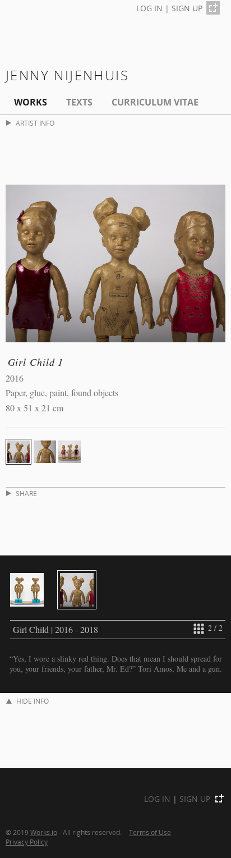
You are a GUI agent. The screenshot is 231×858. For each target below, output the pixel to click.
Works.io (43, 832)
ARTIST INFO (35, 123)
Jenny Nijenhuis (67, 75)
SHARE (26, 493)
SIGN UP (187, 8)
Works (30, 102)
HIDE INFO (32, 701)
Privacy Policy (27, 841)
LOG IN (149, 8)
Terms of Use (150, 832)
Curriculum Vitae (155, 102)
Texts (79, 102)
